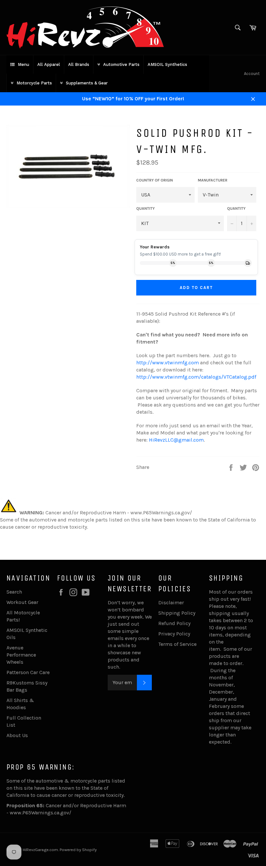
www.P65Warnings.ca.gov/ (40, 813)
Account (252, 73)
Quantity (236, 208)
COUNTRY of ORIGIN (154, 180)
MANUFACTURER (212, 180)
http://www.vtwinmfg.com (167, 362)
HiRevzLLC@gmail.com (176, 440)
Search (14, 592)
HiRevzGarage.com (40, 849)
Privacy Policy (174, 634)
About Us (17, 735)
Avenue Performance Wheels (21, 655)
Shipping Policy (176, 613)
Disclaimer (171, 602)
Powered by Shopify (78, 849)
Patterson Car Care (28, 672)
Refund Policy (174, 623)
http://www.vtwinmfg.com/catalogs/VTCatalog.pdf (196, 377)
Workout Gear (22, 602)
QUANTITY (145, 208)
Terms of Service (177, 644)
